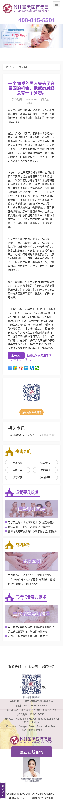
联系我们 (14, 666)
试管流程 (45, 462)
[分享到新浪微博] (21, 368)
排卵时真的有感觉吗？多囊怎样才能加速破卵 (32, 531)
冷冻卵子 (45, 477)
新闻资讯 (48, 666)
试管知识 (18, 477)
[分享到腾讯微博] (26, 368)
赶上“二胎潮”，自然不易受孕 (23, 583)
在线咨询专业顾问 (31, 412)
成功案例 (23, 67)
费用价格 (18, 462)
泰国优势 (18, 470)
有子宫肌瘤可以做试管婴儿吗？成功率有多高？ (33, 522)
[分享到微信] (37, 368)
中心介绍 (31, 666)
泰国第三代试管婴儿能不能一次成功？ (29, 636)
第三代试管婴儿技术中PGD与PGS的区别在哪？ (34, 627)
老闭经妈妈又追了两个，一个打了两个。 (30, 357)
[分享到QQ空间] (15, 368)
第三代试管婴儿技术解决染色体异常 (27, 631)
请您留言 (2, 790)
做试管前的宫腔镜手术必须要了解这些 (29, 526)
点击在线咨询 (31, 751)
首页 (11, 67)
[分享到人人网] (32, 368)
